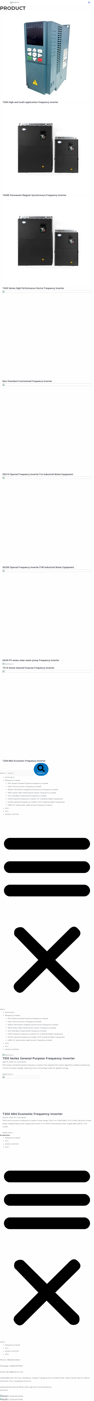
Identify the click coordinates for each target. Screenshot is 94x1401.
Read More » (7, 1074)
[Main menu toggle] (89, 2)
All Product (9, 777)
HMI (7, 808)
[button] (47, 914)
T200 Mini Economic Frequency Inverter (24, 786)
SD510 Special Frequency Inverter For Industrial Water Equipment (35, 799)
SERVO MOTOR (12, 814)
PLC (7, 811)
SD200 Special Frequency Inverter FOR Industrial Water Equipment (36, 802)
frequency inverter (12, 780)
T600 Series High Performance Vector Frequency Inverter (32, 793)
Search (3, 773)
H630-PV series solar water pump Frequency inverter (30, 805)
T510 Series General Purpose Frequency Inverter (28, 783)
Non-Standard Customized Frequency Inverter (27, 796)
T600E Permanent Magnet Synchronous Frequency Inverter (33, 790)
